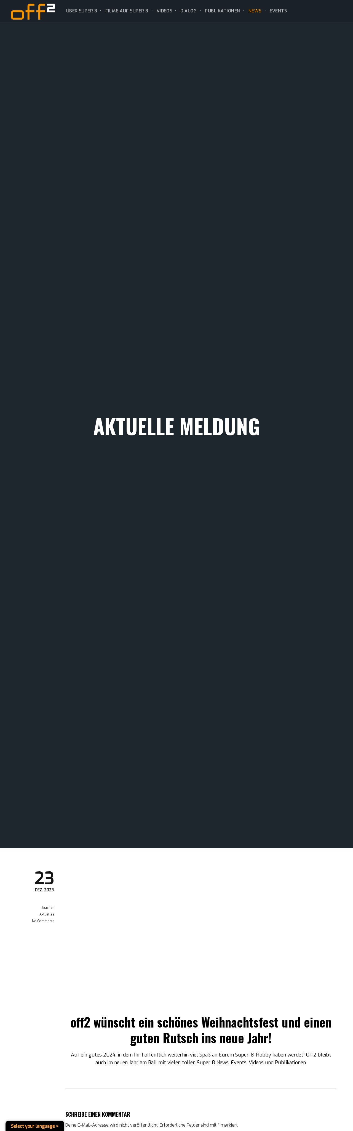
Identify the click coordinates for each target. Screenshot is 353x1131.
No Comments (43, 921)
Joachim (47, 908)
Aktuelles (46, 914)
